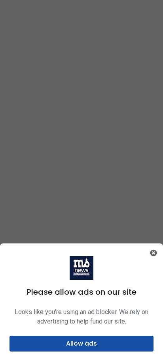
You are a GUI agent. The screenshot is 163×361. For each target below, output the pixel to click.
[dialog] (81, 302)
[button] (81, 344)
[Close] (153, 253)
